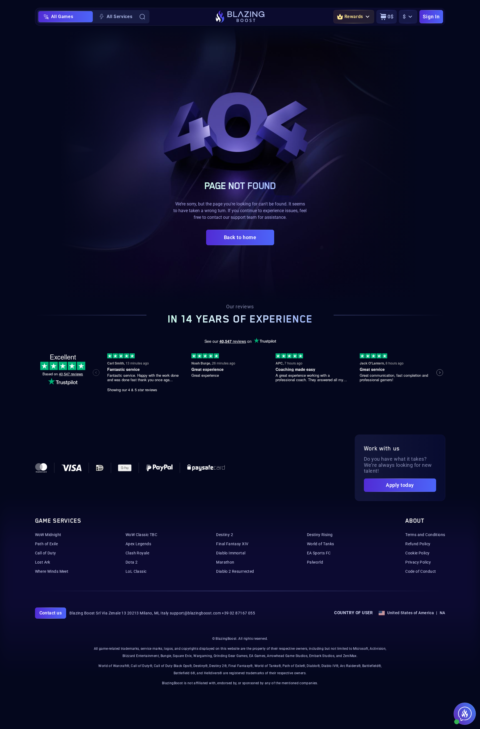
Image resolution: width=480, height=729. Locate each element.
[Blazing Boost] (240, 17)
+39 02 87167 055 (238, 613)
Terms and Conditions (425, 534)
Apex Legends (138, 544)
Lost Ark (42, 562)
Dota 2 (132, 562)
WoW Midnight (48, 534)
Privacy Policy (418, 562)
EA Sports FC (319, 553)
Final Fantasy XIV (232, 544)
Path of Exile (46, 544)
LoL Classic (136, 571)
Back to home (240, 237)
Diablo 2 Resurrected (235, 571)
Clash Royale (137, 553)
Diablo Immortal (230, 553)
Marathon (225, 562)
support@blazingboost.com (195, 613)
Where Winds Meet (52, 571)
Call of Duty (45, 553)
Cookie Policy (417, 553)
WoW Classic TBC (141, 534)
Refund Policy (417, 544)
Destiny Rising (320, 534)
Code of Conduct (420, 571)
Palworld (315, 562)
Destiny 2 (224, 534)
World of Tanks (320, 544)
